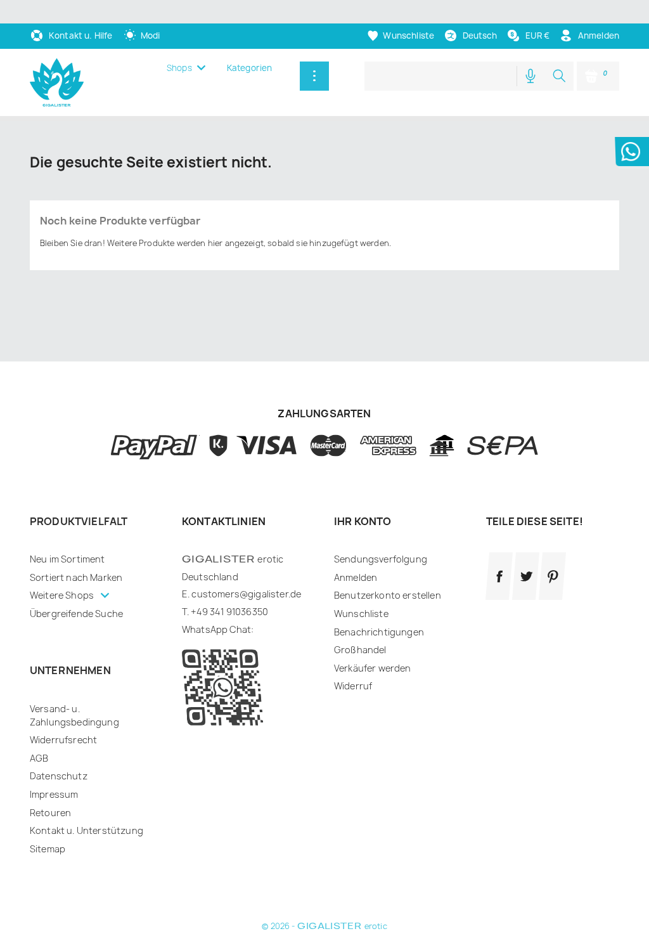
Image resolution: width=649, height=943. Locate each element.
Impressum (54, 794)
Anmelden (355, 577)
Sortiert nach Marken (76, 577)
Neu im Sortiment (67, 559)
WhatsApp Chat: (218, 629)
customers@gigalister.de (246, 594)
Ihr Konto (362, 521)
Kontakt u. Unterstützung (86, 830)
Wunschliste (361, 614)
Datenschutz (58, 776)
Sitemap (47, 849)
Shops (179, 68)
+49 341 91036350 (229, 612)
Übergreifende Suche (76, 614)
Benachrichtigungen (379, 632)
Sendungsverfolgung (380, 559)
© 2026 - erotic (324, 926)
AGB (39, 758)
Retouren (50, 813)
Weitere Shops (63, 595)
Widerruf (353, 686)
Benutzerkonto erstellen (387, 595)
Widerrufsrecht (63, 740)
